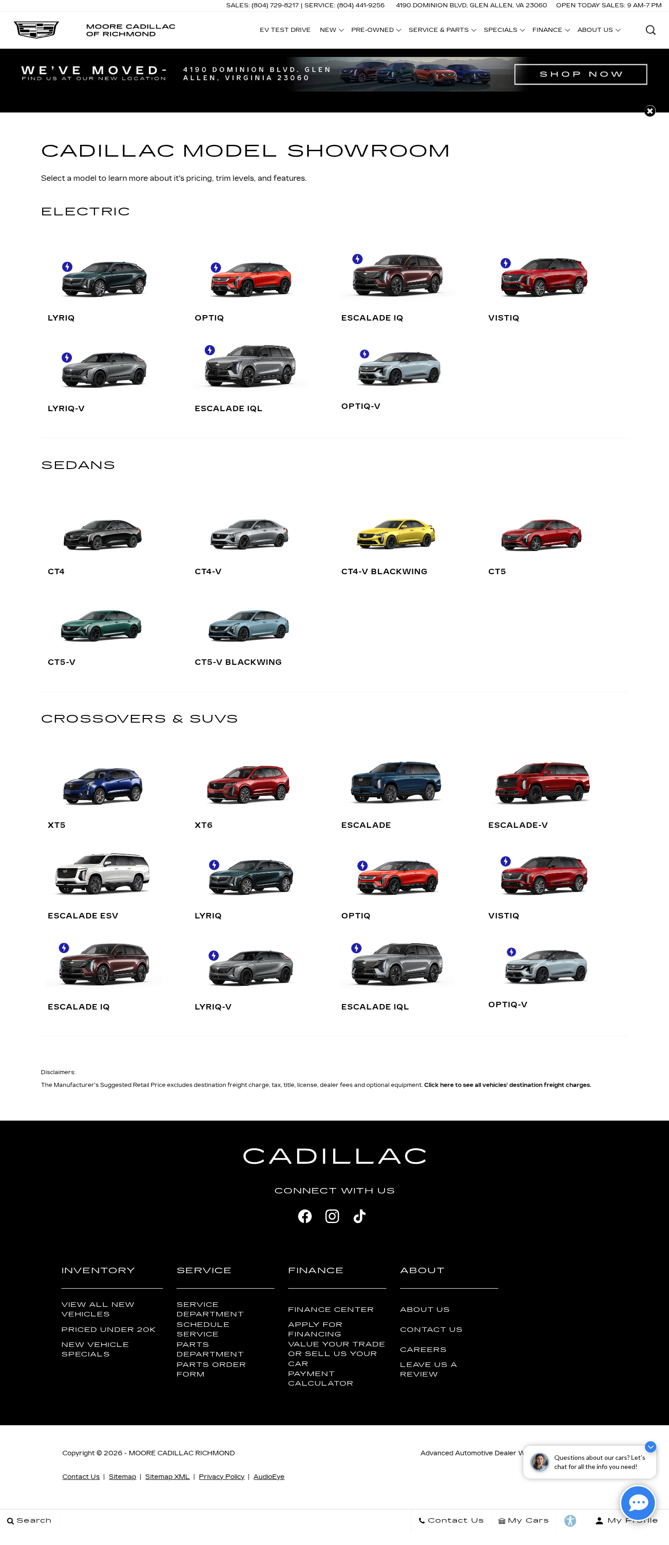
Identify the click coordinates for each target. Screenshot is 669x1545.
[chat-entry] (638, 1503)
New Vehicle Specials (95, 1349)
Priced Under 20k (108, 1329)
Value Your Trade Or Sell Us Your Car (336, 1354)
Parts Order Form (211, 1369)
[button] (651, 30)
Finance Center (331, 1309)
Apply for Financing (315, 1329)
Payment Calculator (321, 1379)
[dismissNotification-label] (650, 1447)
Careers (423, 1349)
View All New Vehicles (98, 1309)
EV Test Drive (285, 30)
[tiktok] (359, 1216)
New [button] (330, 31)
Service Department (210, 1309)
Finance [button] (547, 31)
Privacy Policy (221, 1477)
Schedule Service (203, 1329)
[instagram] (332, 1216)
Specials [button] (500, 31)
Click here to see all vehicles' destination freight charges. (507, 1085)
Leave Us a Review (428, 1369)
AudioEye (268, 1477)
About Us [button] (595, 31)
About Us (425, 1309)
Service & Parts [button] (438, 31)
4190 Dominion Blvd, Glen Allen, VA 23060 (471, 5)
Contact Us (431, 1329)
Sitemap (122, 1477)
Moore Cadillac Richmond (182, 1453)
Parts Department (210, 1349)
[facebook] (305, 1216)
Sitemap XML (167, 1477)
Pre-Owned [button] (372, 31)
